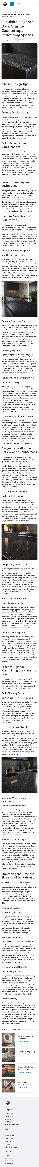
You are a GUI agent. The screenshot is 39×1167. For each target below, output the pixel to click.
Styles (21, 12)
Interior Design (12, 12)
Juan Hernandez (9, 41)
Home (3, 12)
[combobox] (25, 4)
